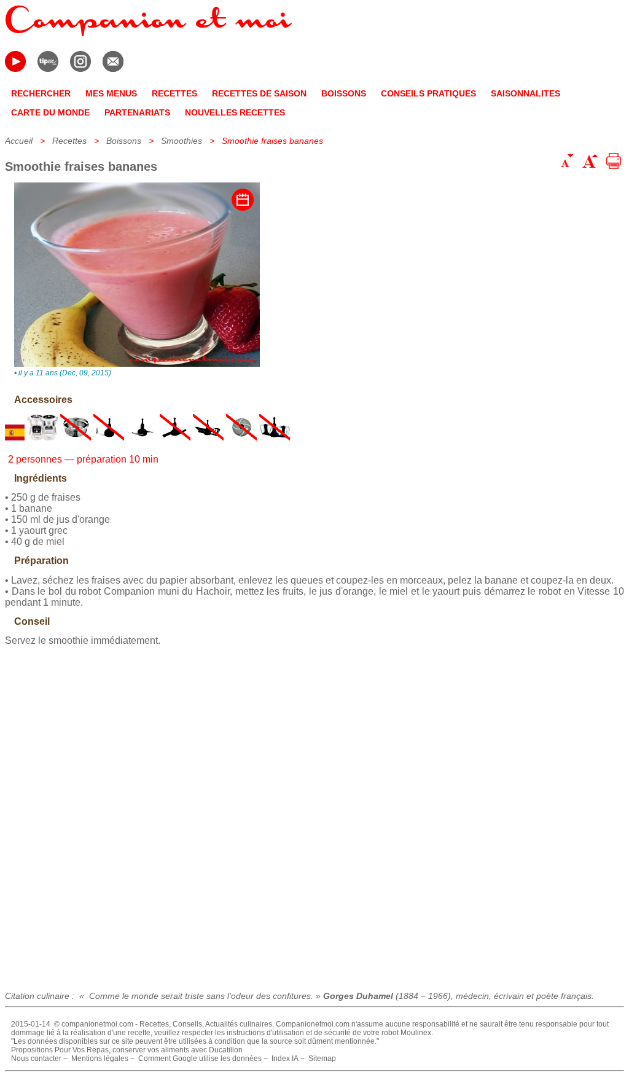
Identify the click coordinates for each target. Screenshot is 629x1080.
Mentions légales (99, 1058)
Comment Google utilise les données (200, 1058)
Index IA (285, 1058)
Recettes (69, 141)
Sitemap (322, 1058)
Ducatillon (226, 1050)
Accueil (19, 141)
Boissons (123, 141)
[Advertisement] (314, 814)
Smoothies (181, 141)
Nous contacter (36, 1058)
